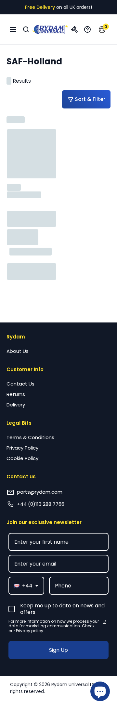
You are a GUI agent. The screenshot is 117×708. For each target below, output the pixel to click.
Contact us (21, 476)
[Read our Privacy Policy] (105, 622)
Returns (15, 394)
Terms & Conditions (30, 437)
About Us (17, 351)
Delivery (15, 404)
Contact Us (20, 383)
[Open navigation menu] (13, 29)
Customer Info (25, 369)
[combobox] (26, 586)
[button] (102, 29)
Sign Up (58, 650)
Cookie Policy (22, 458)
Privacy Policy (22, 447)
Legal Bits (19, 423)
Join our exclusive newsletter (44, 522)
